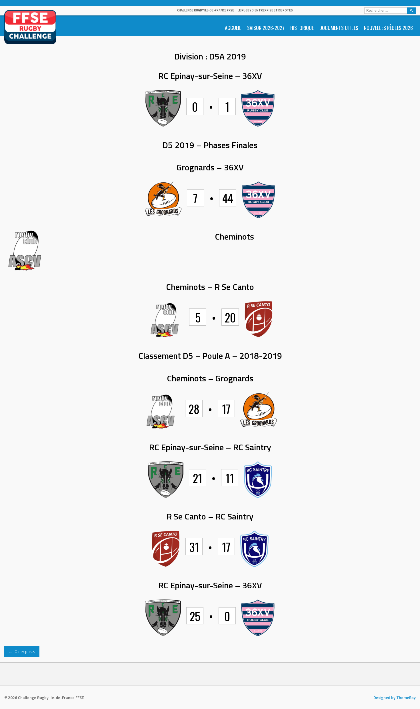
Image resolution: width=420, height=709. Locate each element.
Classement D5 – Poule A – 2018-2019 (210, 355)
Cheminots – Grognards (210, 378)
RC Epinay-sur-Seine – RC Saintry (210, 447)
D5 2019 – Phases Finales (210, 145)
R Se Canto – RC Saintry (210, 516)
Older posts (22, 651)
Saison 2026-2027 (266, 27)
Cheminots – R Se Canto (210, 286)
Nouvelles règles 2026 (388, 27)
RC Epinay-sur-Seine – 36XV (210, 75)
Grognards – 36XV (210, 167)
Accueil (233, 27)
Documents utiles (338, 27)
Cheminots (234, 236)
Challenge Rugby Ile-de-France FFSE (205, 10)
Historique (302, 27)
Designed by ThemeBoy (394, 697)
